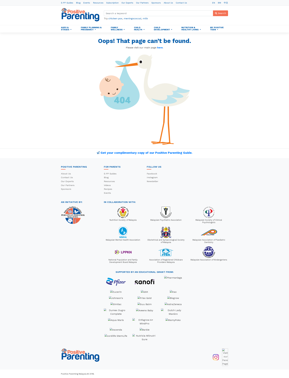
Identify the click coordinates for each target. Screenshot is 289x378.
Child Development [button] (162, 28)
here (160, 47)
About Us (168, 3)
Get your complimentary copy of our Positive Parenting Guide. (146, 152)
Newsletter (152, 181)
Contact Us (181, 3)
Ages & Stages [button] (65, 28)
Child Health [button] (138, 28)
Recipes (108, 189)
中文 (226, 3)
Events (86, 3)
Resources (98, 3)
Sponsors (156, 3)
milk (145, 18)
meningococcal (132, 18)
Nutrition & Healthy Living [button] (190, 28)
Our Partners (142, 3)
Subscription (112, 3)
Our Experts (127, 3)
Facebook (152, 173)
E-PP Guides (67, 3)
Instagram (152, 177)
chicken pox (115, 18)
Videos (107, 185)
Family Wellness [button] (117, 28)
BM (219, 3)
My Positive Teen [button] (217, 28)
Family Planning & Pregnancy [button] (91, 28)
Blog (78, 3)
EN (213, 3)
